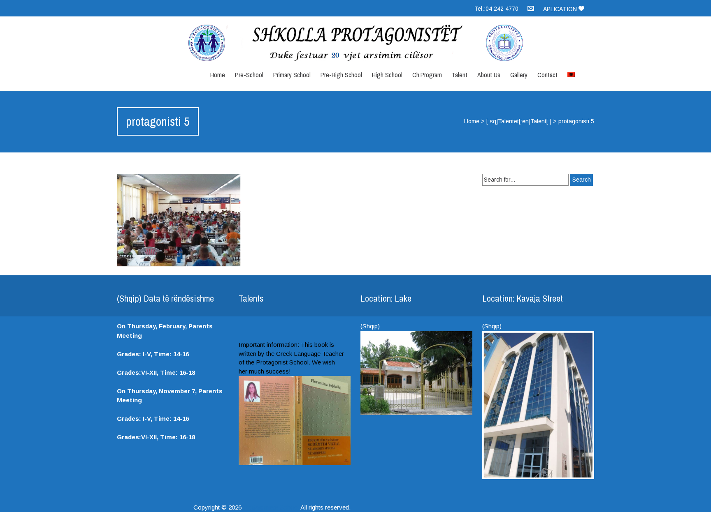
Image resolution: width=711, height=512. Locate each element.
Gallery (518, 74)
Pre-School (249, 74)
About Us (488, 74)
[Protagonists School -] (355, 43)
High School (387, 74)
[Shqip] (571, 72)
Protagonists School (271, 507)
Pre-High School (341, 74)
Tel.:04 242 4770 (496, 8)
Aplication (561, 9)
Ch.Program (427, 74)
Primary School (292, 74)
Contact (547, 74)
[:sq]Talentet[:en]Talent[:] (518, 121)
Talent (459, 74)
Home (217, 74)
